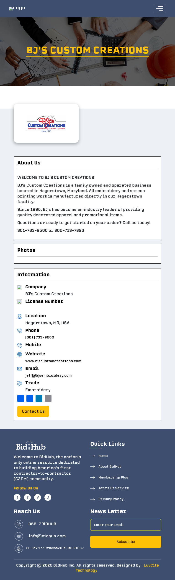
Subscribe (126, 542)
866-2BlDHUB (42, 524)
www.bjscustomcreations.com (53, 361)
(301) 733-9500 (39, 337)
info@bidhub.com (47, 536)
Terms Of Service (113, 488)
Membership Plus (113, 477)
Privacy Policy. (111, 499)
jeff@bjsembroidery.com (48, 375)
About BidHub (109, 466)
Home (103, 456)
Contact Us (33, 411)
